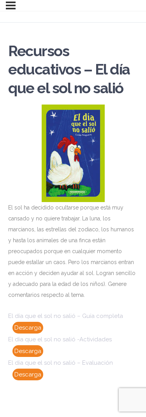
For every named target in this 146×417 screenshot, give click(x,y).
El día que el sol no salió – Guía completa (65, 315)
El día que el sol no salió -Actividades (60, 339)
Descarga (27, 327)
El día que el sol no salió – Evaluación (60, 362)
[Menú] (10, 5)
